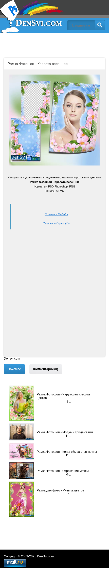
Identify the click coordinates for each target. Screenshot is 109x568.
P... (68, 494)
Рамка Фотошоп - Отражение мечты (63, 471)
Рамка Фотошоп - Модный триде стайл (65, 432)
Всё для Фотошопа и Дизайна (31, 16)
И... (68, 455)
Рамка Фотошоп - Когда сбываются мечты (67, 452)
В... (68, 401)
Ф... (68, 474)
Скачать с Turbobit (56, 214)
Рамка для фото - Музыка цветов (60, 490)
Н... (68, 436)
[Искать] (100, 25)
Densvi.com (12, 358)
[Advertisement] (54, 302)
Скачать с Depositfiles (56, 223)
